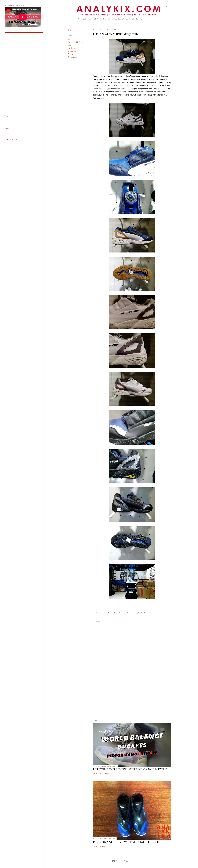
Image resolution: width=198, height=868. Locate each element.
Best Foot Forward (92, 19)
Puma (70, 54)
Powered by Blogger (122, 861)
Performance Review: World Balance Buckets (130, 769)
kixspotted (72, 51)
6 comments (102, 846)
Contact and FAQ (134, 19)
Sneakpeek (72, 57)
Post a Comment (104, 774)
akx (69, 39)
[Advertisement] (132, 698)
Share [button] (70, 30)
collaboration (73, 48)
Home (79, 19)
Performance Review (114, 19)
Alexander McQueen (76, 42)
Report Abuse (11, 140)
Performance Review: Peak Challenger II (126, 842)
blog (69, 45)
